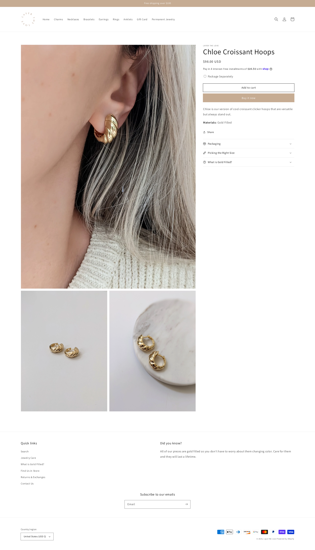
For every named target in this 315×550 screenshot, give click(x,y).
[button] (276, 19)
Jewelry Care (28, 457)
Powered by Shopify (285, 539)
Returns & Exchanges (33, 477)
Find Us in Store (30, 470)
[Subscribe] (186, 504)
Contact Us (27, 483)
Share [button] (210, 132)
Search (25, 451)
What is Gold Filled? (32, 464)
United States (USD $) (35, 536)
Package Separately (220, 76)
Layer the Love (270, 539)
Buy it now (249, 98)
